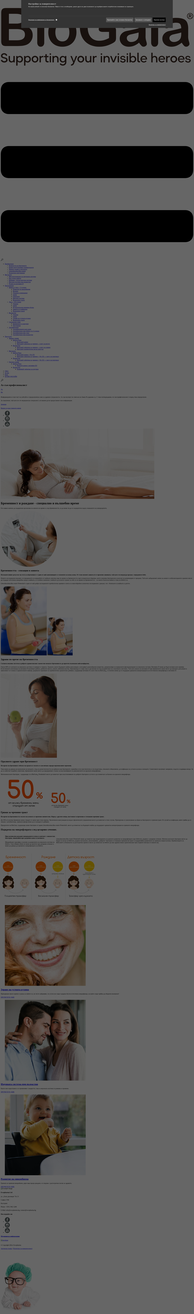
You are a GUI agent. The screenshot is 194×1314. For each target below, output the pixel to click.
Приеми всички (159, 20)
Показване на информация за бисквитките (41, 20)
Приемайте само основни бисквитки (119, 20)
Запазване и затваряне (143, 20)
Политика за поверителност (157, 25)
